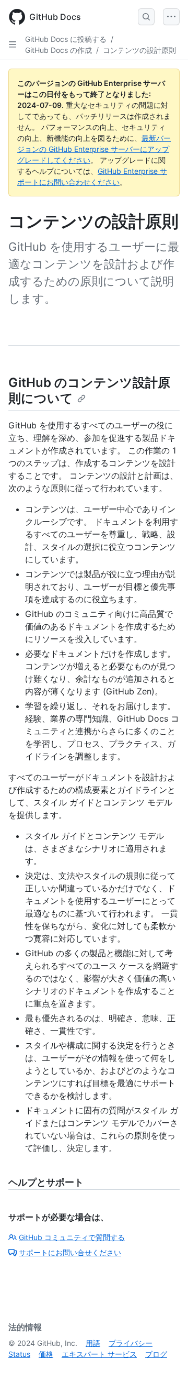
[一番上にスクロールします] (165, 1369)
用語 (93, 1343)
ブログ (156, 1354)
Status (19, 1354)
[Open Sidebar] (12, 44)
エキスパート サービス (99, 1354)
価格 (46, 1354)
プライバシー (130, 1343)
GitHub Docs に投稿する (66, 39)
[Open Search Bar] (146, 16)
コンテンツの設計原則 (139, 50)
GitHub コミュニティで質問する (72, 1237)
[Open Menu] (171, 16)
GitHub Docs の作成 (58, 50)
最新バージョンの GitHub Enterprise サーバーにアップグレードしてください (94, 149)
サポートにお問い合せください (70, 1252)
